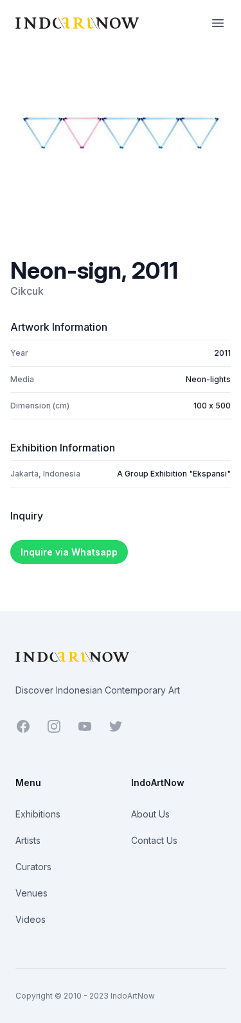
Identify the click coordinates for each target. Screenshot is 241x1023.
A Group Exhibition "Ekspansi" (174, 473)
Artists (27, 840)
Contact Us (154, 840)
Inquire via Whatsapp (69, 551)
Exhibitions (37, 814)
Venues (31, 892)
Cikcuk (27, 290)
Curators (33, 866)
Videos (30, 919)
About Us (150, 814)
